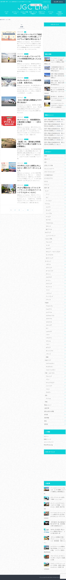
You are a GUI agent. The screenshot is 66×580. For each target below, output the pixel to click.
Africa (50, 12)
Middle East (33, 12)
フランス (48, 299)
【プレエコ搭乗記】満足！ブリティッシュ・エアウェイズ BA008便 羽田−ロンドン (55, 539)
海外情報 (46, 417)
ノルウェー (49, 293)
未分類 (46, 414)
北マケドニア (49, 258)
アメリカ (48, 398)
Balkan (24, 12)
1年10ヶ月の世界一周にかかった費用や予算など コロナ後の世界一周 (57, 531)
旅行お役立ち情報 (49, 411)
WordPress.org (48, 445)
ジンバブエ (49, 213)
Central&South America (59, 13)
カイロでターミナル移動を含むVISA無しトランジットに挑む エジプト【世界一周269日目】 (54, 549)
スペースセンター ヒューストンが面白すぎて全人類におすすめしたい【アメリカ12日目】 (54, 515)
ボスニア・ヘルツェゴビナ (53, 251)
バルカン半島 (48, 239)
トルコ (48, 389)
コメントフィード (49, 442)
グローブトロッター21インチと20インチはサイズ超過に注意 (57, 557)
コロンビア (49, 325)
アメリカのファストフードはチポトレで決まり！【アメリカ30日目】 (57, 105)
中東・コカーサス (49, 373)
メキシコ (48, 354)
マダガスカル (49, 223)
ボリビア (48, 347)
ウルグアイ (49, 309)
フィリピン (49, 200)
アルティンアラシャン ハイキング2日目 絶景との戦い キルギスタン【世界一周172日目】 (55, 566)
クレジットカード (49, 168)
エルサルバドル (50, 315)
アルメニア (49, 376)
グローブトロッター (49, 172)
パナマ (48, 334)
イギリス (48, 264)
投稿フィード (47, 439)
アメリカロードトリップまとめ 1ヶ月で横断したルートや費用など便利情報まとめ (54, 61)
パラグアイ (49, 338)
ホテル (46, 181)
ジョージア (49, 385)
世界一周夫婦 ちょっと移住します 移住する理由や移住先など (57, 82)
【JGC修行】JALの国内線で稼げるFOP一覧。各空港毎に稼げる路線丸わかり (58, 523)
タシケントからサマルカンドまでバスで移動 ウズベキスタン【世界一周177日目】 (54, 505)
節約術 (46, 424)
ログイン (46, 436)
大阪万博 (46, 408)
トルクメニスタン (51, 370)
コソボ (48, 245)
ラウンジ (46, 184)
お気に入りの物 (48, 165)
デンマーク (49, 286)
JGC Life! (50, 577)
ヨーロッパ (48, 261)
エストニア (49, 267)
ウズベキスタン (50, 363)
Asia (6, 12)
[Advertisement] (55, 38)
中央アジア (48, 360)
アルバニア (49, 242)
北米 (46, 395)
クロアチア (49, 277)
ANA (45, 156)
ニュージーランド (51, 235)
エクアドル (49, 312)
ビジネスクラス (48, 178)
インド (48, 194)
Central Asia (42, 12)
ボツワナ (48, 219)
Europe (15, 12)
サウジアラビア (50, 382)
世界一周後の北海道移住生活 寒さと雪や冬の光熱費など (57, 75)
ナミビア (48, 216)
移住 (45, 421)
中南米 (46, 302)
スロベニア (49, 283)
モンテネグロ (49, 255)
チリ (47, 328)
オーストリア (49, 270)
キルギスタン (49, 366)
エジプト (48, 207)
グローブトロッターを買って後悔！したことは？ (57, 498)
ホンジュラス (49, 350)
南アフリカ (49, 229)
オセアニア (48, 232)
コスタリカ (49, 322)
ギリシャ (48, 274)
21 (28, 210)
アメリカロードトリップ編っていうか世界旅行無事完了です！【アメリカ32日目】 (54, 90)
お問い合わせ (59, 1)
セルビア (48, 248)
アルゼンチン (49, 306)
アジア (46, 191)
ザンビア (48, 210)
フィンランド (49, 296)
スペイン (48, 280)
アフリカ (47, 203)
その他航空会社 (48, 175)
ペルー (48, 344)
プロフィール (47, 1)
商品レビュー (47, 405)
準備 (46, 401)
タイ (47, 197)
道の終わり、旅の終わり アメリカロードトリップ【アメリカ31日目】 (58, 98)
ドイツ (48, 290)
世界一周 (46, 187)
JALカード (47, 159)
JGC (45, 162)
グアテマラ (49, 318)
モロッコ (48, 226)
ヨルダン (48, 392)
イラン (48, 379)
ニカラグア (49, 331)
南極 (47, 357)
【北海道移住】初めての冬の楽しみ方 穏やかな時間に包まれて (57, 68)
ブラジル (48, 341)
